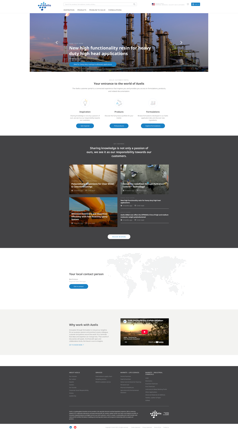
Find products (119, 126)
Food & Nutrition (125, 379)
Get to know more (76, 345)
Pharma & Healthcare (127, 387)
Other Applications (151, 392)
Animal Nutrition (125, 376)
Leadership (72, 396)
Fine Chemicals (150, 386)
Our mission (73, 376)
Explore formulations (152, 126)
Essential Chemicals (151, 384)
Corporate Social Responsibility (79, 390)
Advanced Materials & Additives (155, 395)
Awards (71, 382)
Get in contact (79, 286)
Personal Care (124, 385)
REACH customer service (103, 382)
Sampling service (101, 379)
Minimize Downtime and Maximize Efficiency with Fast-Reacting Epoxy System (89, 216)
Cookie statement (135, 427)
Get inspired (85, 126)
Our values (72, 379)
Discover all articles (119, 237)
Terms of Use (157, 427)
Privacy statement (147, 427)
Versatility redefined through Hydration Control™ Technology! (143, 185)
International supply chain (104, 376)
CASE (147, 378)
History (71, 393)
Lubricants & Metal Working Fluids (156, 389)
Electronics (148, 381)
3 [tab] (120, 69)
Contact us (166, 427)
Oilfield (147, 400)
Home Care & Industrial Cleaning (130, 382)
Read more (77, 64)
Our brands (72, 387)
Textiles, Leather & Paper (153, 397)
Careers (71, 385)
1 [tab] (117, 69)
